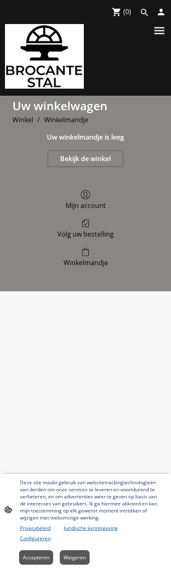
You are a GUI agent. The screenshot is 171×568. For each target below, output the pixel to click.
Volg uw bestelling (85, 234)
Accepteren (36, 557)
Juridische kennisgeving (91, 528)
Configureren (35, 538)
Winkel (22, 119)
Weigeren (75, 557)
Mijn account (86, 205)
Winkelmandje (66, 119)
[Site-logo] (44, 56)
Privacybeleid (35, 528)
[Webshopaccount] (161, 12)
